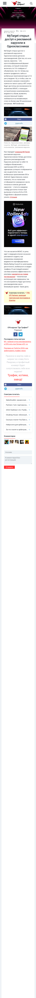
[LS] (18, 111)
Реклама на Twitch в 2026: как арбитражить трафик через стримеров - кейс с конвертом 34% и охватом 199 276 (18, 349)
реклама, (27, 143)
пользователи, (9, 147)
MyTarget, (14, 145)
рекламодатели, (24, 145)
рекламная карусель (22, 147)
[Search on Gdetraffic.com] (31, 3)
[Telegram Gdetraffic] (20, 334)
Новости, (7, 143)
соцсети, (7, 145)
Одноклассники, (17, 143)
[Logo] (18, 3)
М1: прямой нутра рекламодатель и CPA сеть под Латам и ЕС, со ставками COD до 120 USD (17, 343)
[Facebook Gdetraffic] (16, 334)
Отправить (9, 467)
